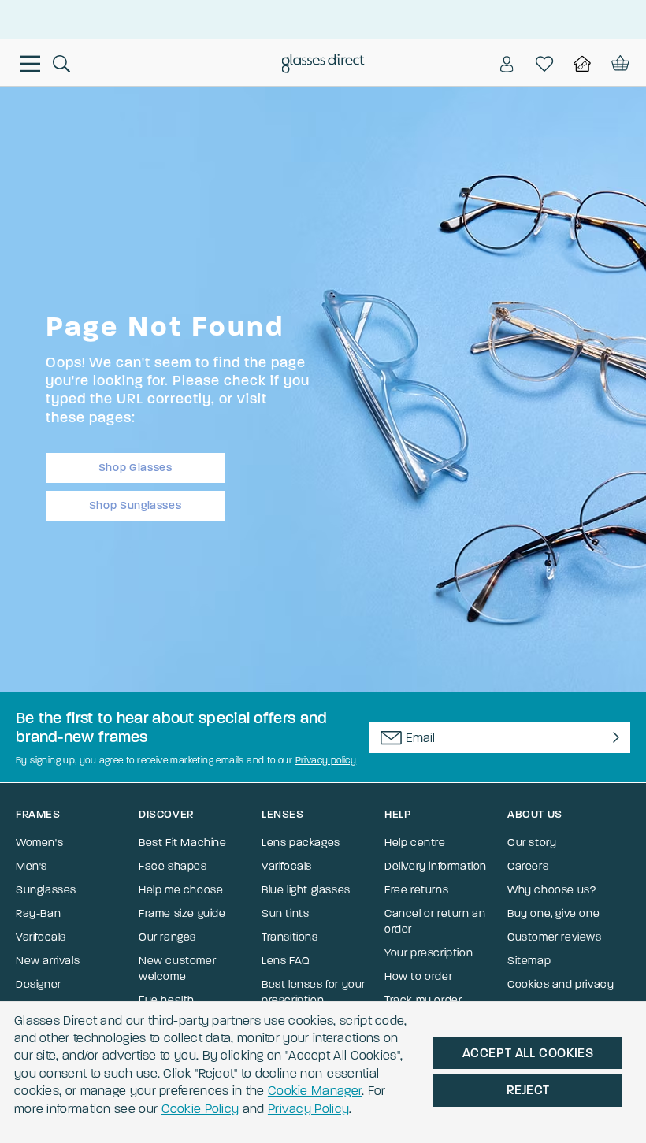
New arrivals (48, 960)
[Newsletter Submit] (613, 737)
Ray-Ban (38, 913)
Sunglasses (46, 889)
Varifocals (41, 937)
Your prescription (428, 952)
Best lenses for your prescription (314, 992)
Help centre (415, 842)
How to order (418, 976)
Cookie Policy (200, 1108)
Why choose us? (551, 889)
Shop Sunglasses (135, 505)
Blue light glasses (306, 889)
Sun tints (285, 913)
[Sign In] (506, 63)
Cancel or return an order (434, 921)
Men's (31, 866)
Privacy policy (326, 760)
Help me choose (181, 889)
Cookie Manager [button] (315, 1090)
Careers (527, 866)
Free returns (416, 889)
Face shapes (173, 866)
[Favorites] (544, 63)
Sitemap (529, 960)
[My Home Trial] (582, 63)
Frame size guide (182, 913)
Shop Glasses (135, 467)
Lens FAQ (286, 960)
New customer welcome (177, 968)
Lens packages (301, 842)
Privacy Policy (308, 1108)
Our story (531, 842)
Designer (38, 984)
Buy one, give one (553, 913)
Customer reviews (554, 937)
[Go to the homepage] (323, 66)
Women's (39, 842)
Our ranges (167, 937)
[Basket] (619, 63)
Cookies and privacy (560, 984)
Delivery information (435, 866)
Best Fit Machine (183, 842)
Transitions (290, 937)
